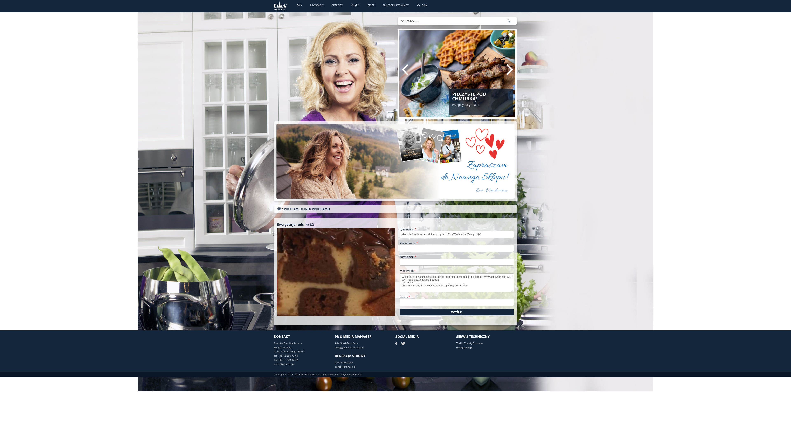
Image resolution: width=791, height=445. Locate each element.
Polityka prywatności (350, 374)
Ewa (299, 5)
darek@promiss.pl (345, 366)
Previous (404, 69)
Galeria (422, 5)
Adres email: (408, 257)
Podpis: (405, 297)
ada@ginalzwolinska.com (349, 347)
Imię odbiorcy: (409, 243)
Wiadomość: (408, 270)
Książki (355, 5)
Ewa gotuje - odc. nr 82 (295, 224)
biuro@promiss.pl (284, 364)
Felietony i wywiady (396, 5)
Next (509, 69)
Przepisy (337, 5)
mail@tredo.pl (464, 347)
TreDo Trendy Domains (469, 343)
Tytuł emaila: (408, 229)
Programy (317, 5)
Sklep (371, 5)
